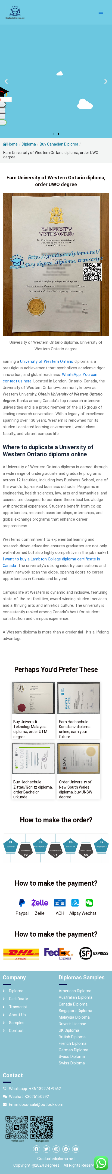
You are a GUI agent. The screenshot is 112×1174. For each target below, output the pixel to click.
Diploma (29, 144)
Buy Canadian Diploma (59, 144)
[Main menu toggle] (101, 12)
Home (12, 144)
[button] (6, 81)
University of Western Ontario (46, 361)
